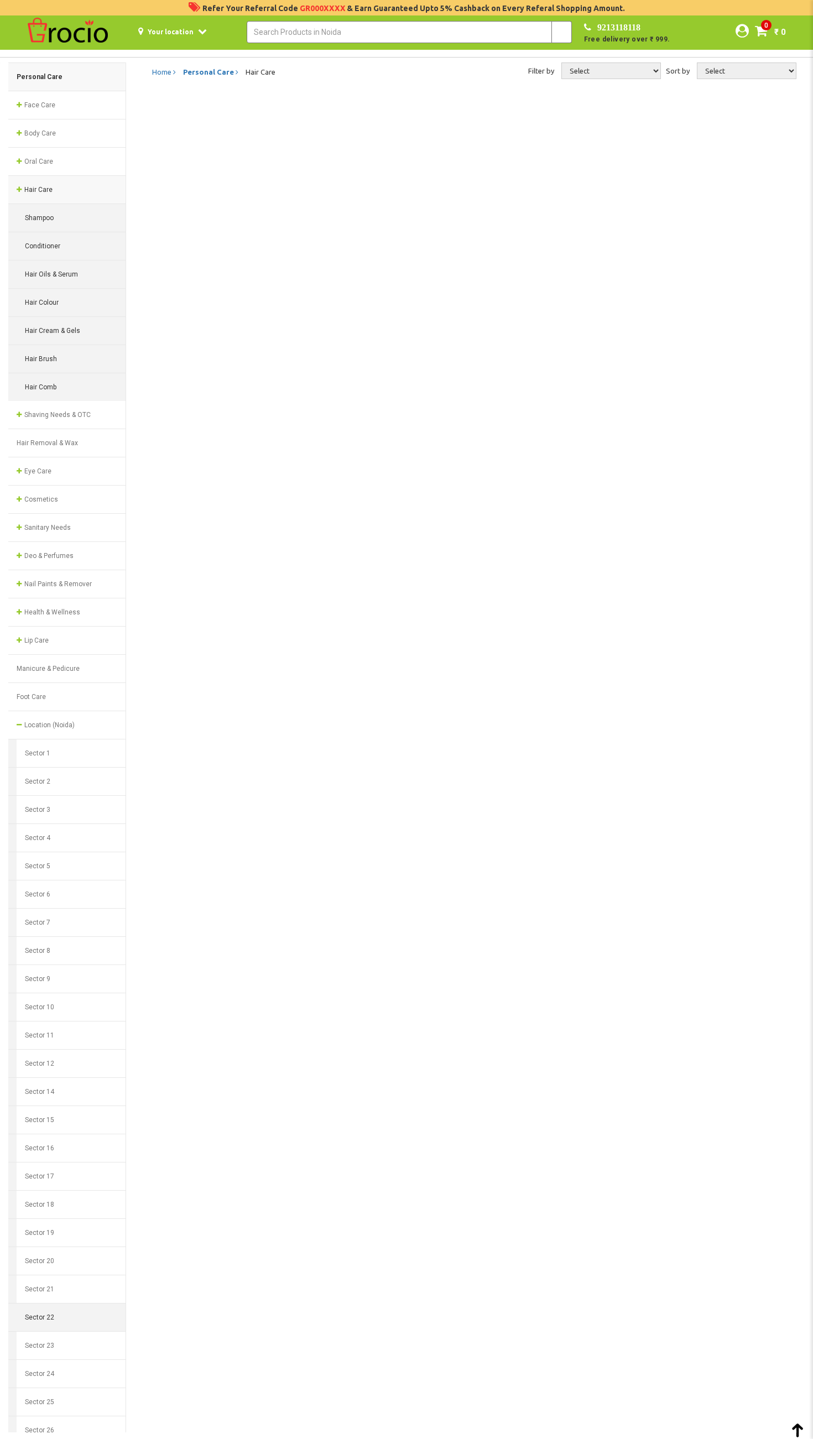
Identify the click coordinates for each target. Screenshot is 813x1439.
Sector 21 (39, 1289)
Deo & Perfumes (48, 556)
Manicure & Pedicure (48, 668)
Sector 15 (39, 1120)
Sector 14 (39, 1092)
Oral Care (38, 161)
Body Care (39, 133)
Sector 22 (39, 1317)
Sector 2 (37, 781)
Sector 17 (39, 1176)
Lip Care (36, 640)
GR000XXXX (323, 8)
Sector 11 (39, 1035)
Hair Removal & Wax (47, 443)
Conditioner (42, 246)
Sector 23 (39, 1345)
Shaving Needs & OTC (57, 415)
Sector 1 (37, 753)
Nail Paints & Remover (57, 584)
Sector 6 (37, 894)
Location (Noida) (49, 725)
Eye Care (37, 471)
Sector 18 (39, 1204)
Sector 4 (37, 838)
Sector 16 (39, 1148)
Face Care (39, 105)
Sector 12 (39, 1063)
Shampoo (39, 218)
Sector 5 (37, 866)
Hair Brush (41, 359)
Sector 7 (37, 922)
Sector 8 (37, 951)
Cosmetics (40, 499)
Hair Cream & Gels (52, 331)
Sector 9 (37, 979)
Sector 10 (39, 1007)
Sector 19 (39, 1233)
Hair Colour (42, 302)
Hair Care (38, 190)
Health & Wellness (51, 612)
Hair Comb (40, 387)
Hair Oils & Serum (51, 274)
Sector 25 (39, 1402)
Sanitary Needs (47, 527)
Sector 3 (37, 810)
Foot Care (31, 697)
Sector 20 (39, 1261)
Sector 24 (39, 1374)
